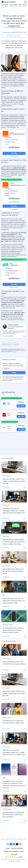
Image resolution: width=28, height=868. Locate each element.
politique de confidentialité (14, 379)
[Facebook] (14, 844)
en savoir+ (14, 351)
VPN (20, 4)
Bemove (23, 859)
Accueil (3, 839)
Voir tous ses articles (8, 336)
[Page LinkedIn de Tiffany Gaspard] (24, 336)
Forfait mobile (13, 4)
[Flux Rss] (20, 844)
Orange (15, 344)
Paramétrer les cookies (14, 861)
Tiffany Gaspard (8, 32)
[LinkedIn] (11, 844)
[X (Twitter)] (17, 844)
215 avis (20, 857)
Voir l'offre (21, 406)
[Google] (8, 844)
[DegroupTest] (8, 2)
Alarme (25, 4)
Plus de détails (14, 156)
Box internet (4, 4)
